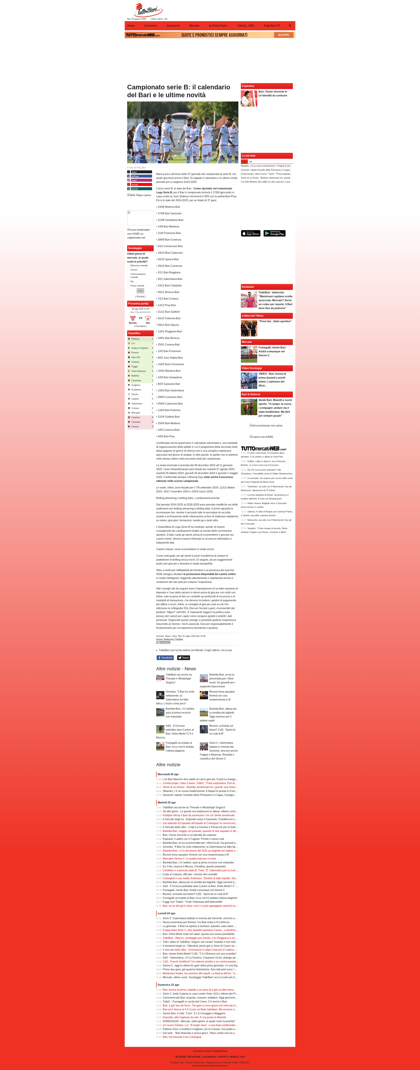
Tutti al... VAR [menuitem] (245, 25)
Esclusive (248, 286)
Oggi (244, 161)
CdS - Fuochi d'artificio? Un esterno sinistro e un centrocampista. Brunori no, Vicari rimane (215, 961)
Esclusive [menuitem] (151, 25)
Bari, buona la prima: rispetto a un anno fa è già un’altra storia (198, 989)
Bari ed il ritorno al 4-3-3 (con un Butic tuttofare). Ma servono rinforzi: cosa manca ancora (214, 1009)
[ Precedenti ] (140, 326)
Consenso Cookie (202, 1051)
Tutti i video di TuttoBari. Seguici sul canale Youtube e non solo (199, 941)
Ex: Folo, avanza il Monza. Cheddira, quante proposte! (194, 866)
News (167, 636)
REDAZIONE (194, 1057)
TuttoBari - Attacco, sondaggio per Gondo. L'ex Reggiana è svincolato (203, 938)
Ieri (250, 161)
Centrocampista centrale (137, 275)
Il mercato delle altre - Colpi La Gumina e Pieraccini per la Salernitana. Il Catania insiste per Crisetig (221, 827)
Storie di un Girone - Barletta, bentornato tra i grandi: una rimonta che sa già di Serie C (212, 787)
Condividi (166, 657)
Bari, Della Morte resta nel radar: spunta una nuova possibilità (198, 934)
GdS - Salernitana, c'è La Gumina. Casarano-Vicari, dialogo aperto (201, 957)
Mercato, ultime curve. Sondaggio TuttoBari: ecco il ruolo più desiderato (204, 977)
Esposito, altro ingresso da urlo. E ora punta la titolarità (194, 1017)
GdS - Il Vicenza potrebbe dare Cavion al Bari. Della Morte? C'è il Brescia (205, 886)
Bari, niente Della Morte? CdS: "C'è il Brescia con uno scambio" (200, 953)
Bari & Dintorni (251, 394)
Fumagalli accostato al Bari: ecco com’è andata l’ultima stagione (180, 746)
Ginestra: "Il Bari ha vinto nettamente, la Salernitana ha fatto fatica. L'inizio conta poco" (213, 846)
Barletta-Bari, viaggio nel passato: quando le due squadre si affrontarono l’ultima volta (212, 831)
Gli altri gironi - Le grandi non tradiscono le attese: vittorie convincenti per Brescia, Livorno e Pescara (221, 811)
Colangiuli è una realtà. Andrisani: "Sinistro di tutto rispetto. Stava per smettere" (208, 878)
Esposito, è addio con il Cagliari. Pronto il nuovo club (193, 839)
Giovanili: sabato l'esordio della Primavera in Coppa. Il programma (201, 795)
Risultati (140, 296)
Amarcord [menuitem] (173, 25)
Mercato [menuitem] (194, 25)
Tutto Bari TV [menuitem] (272, 25)
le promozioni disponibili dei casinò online (209, 574)
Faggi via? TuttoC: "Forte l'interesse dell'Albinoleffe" (193, 901)
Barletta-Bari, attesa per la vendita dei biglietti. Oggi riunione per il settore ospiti (208, 882)
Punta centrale (137, 285)
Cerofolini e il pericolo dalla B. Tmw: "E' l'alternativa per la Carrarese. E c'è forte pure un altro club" (220, 870)
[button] (140, 290)
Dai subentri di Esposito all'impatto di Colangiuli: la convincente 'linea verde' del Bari (212, 823)
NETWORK (180, 1057)
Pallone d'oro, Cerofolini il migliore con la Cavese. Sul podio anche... (202, 1029)
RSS (242, 1057)
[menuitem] (290, 25)
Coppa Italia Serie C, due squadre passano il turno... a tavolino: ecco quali (206, 930)
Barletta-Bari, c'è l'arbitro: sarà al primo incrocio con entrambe (180, 712)
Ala (132, 281)
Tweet (185, 657)
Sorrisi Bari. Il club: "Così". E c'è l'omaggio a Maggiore (194, 1013)
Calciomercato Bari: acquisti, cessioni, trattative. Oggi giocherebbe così (204, 997)
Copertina (248, 86)
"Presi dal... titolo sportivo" (275, 321)
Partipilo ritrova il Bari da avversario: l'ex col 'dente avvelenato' (199, 815)
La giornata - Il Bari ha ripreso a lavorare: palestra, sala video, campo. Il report (207, 926)
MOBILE (234, 1057)
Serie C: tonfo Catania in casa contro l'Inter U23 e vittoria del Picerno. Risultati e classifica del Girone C (222, 993)
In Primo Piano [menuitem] (218, 25)
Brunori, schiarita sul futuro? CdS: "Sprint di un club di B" (222, 729)
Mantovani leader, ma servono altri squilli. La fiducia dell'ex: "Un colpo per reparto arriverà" (215, 973)
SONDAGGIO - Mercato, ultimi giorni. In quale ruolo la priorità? (199, 1021)
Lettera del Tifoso (252, 315)
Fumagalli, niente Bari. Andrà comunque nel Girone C (194, 890)
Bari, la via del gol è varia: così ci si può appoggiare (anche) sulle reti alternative (209, 905)
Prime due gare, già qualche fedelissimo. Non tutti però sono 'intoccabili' (204, 969)
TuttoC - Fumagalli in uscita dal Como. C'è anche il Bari (195, 1001)
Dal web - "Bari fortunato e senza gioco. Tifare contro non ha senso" (202, 1033)
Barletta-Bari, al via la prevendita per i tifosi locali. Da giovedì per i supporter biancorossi (214, 842)
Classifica (134, 333)
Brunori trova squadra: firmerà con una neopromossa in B (222, 695)
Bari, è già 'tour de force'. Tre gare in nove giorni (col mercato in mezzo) (204, 1005)
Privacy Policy (220, 1051)
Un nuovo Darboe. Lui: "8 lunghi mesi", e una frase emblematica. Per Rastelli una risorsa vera (217, 1025)
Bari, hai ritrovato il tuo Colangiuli (182, 1037)
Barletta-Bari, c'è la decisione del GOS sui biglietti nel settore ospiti (201, 850)
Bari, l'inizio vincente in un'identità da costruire (189, 835)
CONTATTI (223, 1057)
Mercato (247, 342)
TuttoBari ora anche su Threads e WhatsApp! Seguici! (179, 678)
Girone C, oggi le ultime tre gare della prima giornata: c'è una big (200, 965)
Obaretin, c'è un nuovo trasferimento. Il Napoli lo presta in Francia (201, 791)
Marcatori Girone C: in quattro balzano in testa (189, 858)
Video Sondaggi (252, 368)
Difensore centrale (139, 265)
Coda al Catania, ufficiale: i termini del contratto (190, 874)
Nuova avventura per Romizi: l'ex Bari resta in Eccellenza (196, 922)
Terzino (133, 270)
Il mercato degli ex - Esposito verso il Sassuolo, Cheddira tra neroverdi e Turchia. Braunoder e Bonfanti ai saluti (227, 819)
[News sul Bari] (148, 10)
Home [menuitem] (131, 25)
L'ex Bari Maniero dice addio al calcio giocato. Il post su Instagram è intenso (206, 779)
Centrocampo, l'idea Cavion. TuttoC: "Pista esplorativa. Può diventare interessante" (211, 783)
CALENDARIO (209, 1057)
